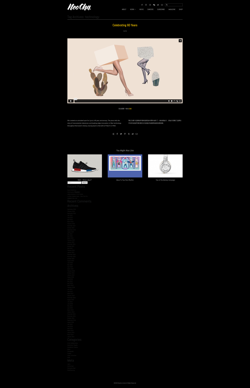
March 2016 (70, 310)
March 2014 (70, 334)
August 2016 (70, 300)
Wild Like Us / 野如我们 (73, 192)
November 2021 (71, 244)
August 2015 (70, 322)
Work (68, 357)
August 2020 (70, 261)
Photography (70, 351)
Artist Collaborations (72, 343)
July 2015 (69, 324)
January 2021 (70, 252)
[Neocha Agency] (79, 7)
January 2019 (70, 275)
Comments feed (71, 368)
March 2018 (70, 285)
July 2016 (69, 302)
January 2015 (70, 332)
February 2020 (71, 271)
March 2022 (70, 238)
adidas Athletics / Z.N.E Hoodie (75, 194)
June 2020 (70, 263)
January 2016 (70, 312)
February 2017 (71, 295)
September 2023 (71, 213)
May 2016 (69, 306)
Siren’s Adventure (71, 190)
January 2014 (70, 337)
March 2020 (70, 269)
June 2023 (70, 217)
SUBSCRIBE (161, 9)
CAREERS (150, 9)
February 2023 (71, 224)
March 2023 (70, 221)
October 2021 (70, 246)
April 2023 (70, 219)
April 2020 (70, 267)
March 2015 (70, 330)
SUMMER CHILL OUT (72, 198)
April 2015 (70, 328)
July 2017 (69, 289)
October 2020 (70, 258)
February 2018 (71, 287)
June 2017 (70, 291)
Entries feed (70, 366)
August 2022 (70, 232)
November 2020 (71, 256)
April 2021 (70, 248)
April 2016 (70, 308)
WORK (132, 9)
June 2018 (70, 279)
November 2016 (71, 297)
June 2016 (70, 304)
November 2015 (71, 316)
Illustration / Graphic (72, 345)
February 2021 (71, 250)
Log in (68, 364)
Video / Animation (71, 355)
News (68, 349)
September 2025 (71, 209)
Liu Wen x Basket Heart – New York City (77, 196)
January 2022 (70, 242)
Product (69, 353)
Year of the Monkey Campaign (165, 180)
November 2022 (71, 226)
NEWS (141, 9)
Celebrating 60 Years (125, 25)
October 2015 (70, 318)
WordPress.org (71, 370)
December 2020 (71, 254)
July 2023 (69, 215)
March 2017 (70, 293)
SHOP (181, 9)
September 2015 (71, 320)
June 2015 (70, 326)
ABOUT (124, 9)
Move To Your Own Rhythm (125, 180)
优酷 (130, 109)
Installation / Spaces (72, 347)
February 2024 (71, 211)
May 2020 (69, 265)
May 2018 (69, 281)
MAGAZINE (172, 9)
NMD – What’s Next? (85, 180)
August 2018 (70, 277)
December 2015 (71, 314)
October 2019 (70, 273)
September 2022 (71, 230)
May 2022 (69, 234)
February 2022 (71, 240)
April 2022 (70, 236)
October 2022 (70, 228)
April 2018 (70, 283)
